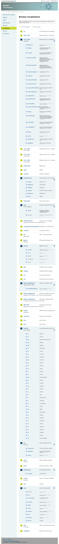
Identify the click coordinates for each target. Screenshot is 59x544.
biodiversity (27, 166)
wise (25, 525)
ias (24, 275)
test (25, 484)
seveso (26, 478)
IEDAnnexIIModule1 (29, 283)
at (28, 336)
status (29, 196)
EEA (9, 1)
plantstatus (30, 451)
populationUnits (31, 98)
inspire (26, 310)
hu (28, 386)
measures (30, 75)
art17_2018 (27, 160)
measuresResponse (32, 91)
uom (25, 488)
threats (29, 132)
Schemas (5, 25)
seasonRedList (31, 127)
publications (27, 470)
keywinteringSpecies (33, 71)
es (28, 368)
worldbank (27, 531)
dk (28, 359)
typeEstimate (31, 139)
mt (28, 409)
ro (28, 420)
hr (28, 383)
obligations (30, 193)
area (29, 495)
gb (28, 377)
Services (5, 31)
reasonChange (31, 115)
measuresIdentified (32, 79)
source (29, 256)
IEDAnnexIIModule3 (29, 293)
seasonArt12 (31, 122)
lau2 (25, 324)
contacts (30, 181)
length (29, 505)
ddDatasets (30, 184)
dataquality (27, 201)
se (28, 426)
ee (28, 362)
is (28, 391)
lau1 (25, 320)
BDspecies (30, 45)
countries (30, 52)
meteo (29, 508)
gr (28, 380)
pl (28, 415)
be (28, 342)
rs (28, 423)
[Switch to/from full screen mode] (48, 1)
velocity (29, 517)
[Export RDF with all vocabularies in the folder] (54, 41)
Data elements (6, 22)
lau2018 (26, 328)
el (28, 365)
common (26, 174)
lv (28, 406)
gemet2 (26, 246)
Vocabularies (6, 28)
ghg (25, 267)
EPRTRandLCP (28, 220)
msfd (25, 460)
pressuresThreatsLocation (33, 106)
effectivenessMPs (32, 57)
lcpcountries (31, 448)
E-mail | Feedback (7, 539)
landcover (26, 316)
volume (29, 520)
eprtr (25, 205)
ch (28, 348)
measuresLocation (32, 83)
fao (24, 234)
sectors (29, 455)
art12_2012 (27, 35)
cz (28, 354)
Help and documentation (9, 14)
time (29, 514)
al (28, 333)
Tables (4, 20)
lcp (24, 443)
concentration (31, 498)
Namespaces (6, 33)
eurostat (26, 230)
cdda (25, 170)
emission (30, 502)
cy (28, 351)
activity (29, 210)
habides (26, 271)
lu (28, 403)
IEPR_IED (26, 305)
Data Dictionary (14, 11)
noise (25, 465)
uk (28, 438)
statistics (30, 511)
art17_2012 (27, 154)
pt (28, 418)
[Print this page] (46, 1)
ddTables (30, 187)
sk (28, 432)
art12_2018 (27, 39)
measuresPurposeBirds (33, 87)
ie (28, 389)
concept (29, 249)
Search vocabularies (25, 26)
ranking (29, 111)
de (28, 357)
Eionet (9, 11)
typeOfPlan (30, 143)
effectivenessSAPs (32, 65)
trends (29, 136)
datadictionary (28, 178)
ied (24, 279)
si (28, 429)
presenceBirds (31, 103)
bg (28, 345)
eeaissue (30, 190)
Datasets (5, 17)
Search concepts (37, 26)
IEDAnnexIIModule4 (29, 299)
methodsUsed (31, 95)
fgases (25, 240)
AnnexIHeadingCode (32, 288)
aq (24, 31)
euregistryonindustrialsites (31, 226)
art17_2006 (27, 149)
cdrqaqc (30, 48)
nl (28, 412)
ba (28, 339)
